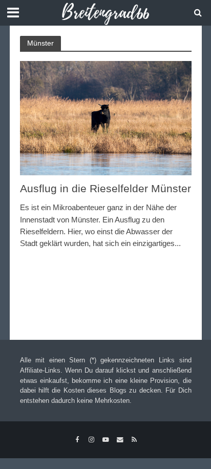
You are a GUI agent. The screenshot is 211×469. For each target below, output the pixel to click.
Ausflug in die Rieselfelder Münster (105, 188)
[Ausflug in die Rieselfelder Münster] (106, 117)
